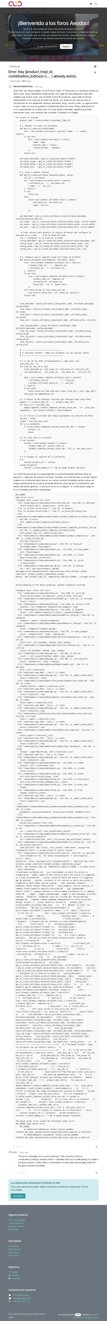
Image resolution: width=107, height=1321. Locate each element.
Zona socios (14, 1249)
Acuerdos (13, 1246)
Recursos (13, 1229)
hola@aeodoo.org (22, 1298)
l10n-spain (13, 1255)
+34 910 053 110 (21, 1301)
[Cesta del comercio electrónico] (90, 3)
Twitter (14, 1272)
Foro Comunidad (16, 1220)
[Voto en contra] (21, 1146)
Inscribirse (18, 1196)
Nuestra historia (16, 1226)
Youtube (15, 1278)
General (15, 66)
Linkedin (14, 1275)
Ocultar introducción (47, 46)
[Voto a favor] (14, 1146)
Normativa (13, 1252)
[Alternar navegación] (96, 4)
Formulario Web (21, 1295)
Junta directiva (15, 1223)
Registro (66, 46)
